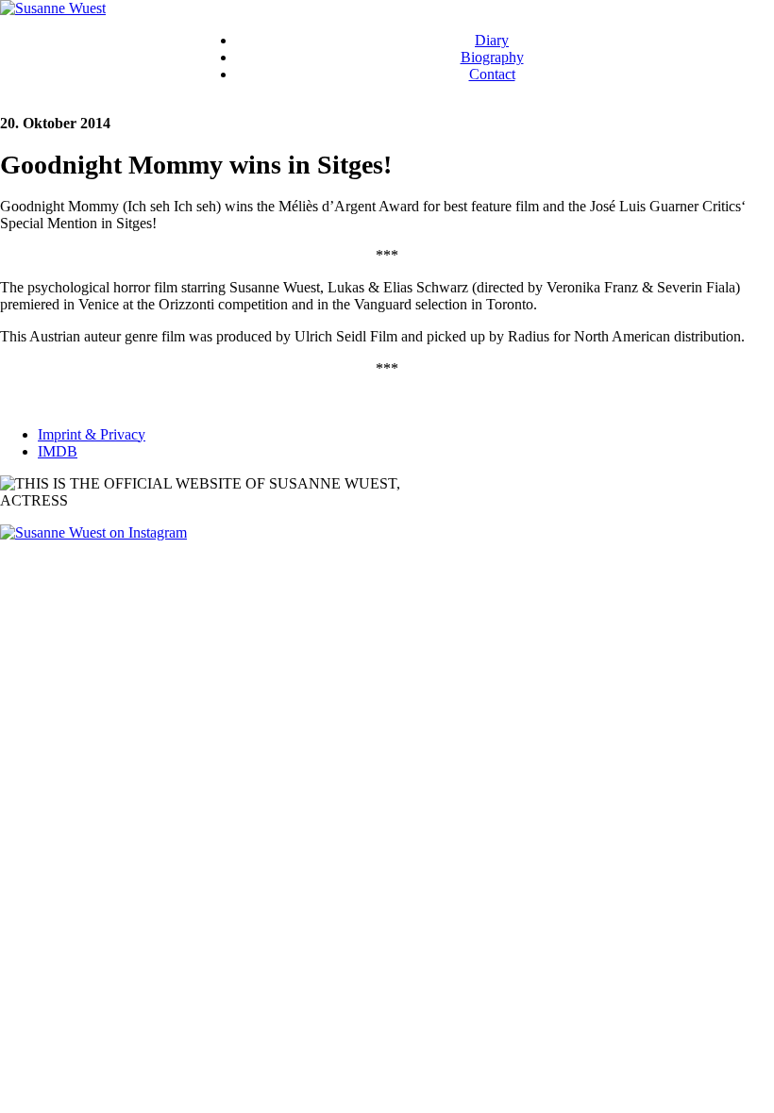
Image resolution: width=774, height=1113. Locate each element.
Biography (492, 57)
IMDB (57, 451)
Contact (492, 74)
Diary (492, 40)
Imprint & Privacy (91, 434)
